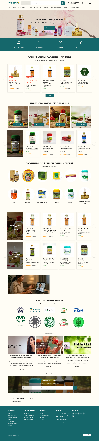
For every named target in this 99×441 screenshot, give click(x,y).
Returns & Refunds (28, 417)
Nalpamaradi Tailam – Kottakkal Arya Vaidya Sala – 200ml (32, 232)
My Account (42, 417)
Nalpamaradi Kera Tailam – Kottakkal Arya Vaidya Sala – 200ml (49, 232)
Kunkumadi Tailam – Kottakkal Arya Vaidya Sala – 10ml (15, 84)
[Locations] (80, 45)
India (86, 434)
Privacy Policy (11, 421)
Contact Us (26, 413)
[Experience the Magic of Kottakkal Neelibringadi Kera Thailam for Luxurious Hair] (21, 345)
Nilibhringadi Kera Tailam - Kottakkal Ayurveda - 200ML (32, 85)
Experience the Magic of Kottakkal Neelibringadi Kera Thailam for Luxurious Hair (21, 357)
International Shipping (29, 415)
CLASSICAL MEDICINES (26, 7)
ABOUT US (15, 7)
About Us (10, 413)
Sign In (41, 413)
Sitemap (10, 425)
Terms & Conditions (12, 423)
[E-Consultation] (60, 45)
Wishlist (42, 419)
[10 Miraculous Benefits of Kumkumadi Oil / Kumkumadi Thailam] (77, 345)
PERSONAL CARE (38, 7)
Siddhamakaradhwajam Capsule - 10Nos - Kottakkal (66, 150)
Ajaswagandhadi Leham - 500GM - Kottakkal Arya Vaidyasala (84, 262)
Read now (20, 369)
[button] (84, 3)
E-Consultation (75, 7)
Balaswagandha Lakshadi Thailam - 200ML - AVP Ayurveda (84, 150)
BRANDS (46, 7)
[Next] (94, 78)
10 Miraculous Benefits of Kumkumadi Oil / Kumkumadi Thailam (77, 356)
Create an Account (44, 415)
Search (9, 419)
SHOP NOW (14, 29)
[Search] (63, 3)
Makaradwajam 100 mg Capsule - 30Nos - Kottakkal (48, 150)
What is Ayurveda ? (12, 415)
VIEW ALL (49, 95)
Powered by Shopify (12, 437)
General (66, 7)
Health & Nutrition (56, 7)
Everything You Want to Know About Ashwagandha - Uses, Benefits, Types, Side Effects (49, 357)
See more (48, 373)
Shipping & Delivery (28, 419)
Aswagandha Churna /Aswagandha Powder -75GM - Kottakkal (65, 262)
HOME (9, 7)
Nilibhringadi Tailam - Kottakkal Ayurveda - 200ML (48, 85)
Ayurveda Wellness (12, 417)
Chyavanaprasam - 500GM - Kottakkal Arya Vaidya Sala (66, 84)
